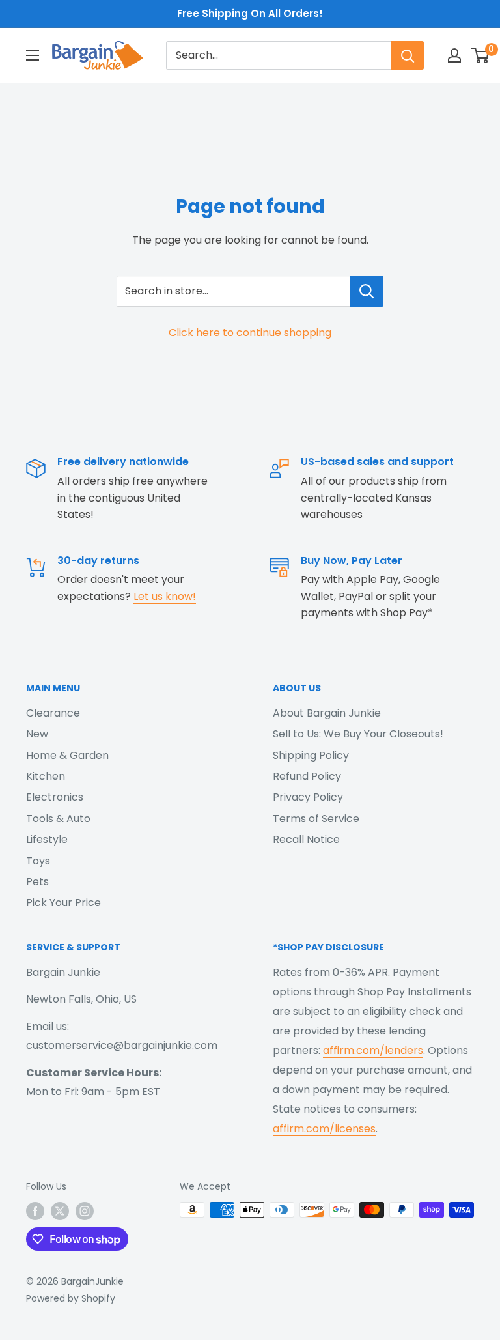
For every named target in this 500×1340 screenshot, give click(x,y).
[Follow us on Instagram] (85, 1211)
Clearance (53, 713)
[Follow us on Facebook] (35, 1211)
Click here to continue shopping (250, 332)
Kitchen (45, 776)
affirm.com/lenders (373, 1050)
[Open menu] (32, 55)
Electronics (54, 797)
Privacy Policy (308, 797)
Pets (37, 881)
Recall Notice (306, 839)
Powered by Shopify (70, 1298)
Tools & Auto (58, 818)
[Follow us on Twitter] (60, 1211)
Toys (38, 860)
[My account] (454, 55)
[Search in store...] (366, 291)
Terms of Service (316, 818)
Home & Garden (67, 755)
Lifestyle (47, 839)
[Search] (407, 55)
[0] (481, 55)
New (37, 733)
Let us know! (164, 596)
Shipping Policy (311, 755)
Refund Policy (307, 776)
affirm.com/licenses (324, 1128)
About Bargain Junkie (327, 713)
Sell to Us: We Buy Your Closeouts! (358, 733)
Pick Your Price (63, 902)
